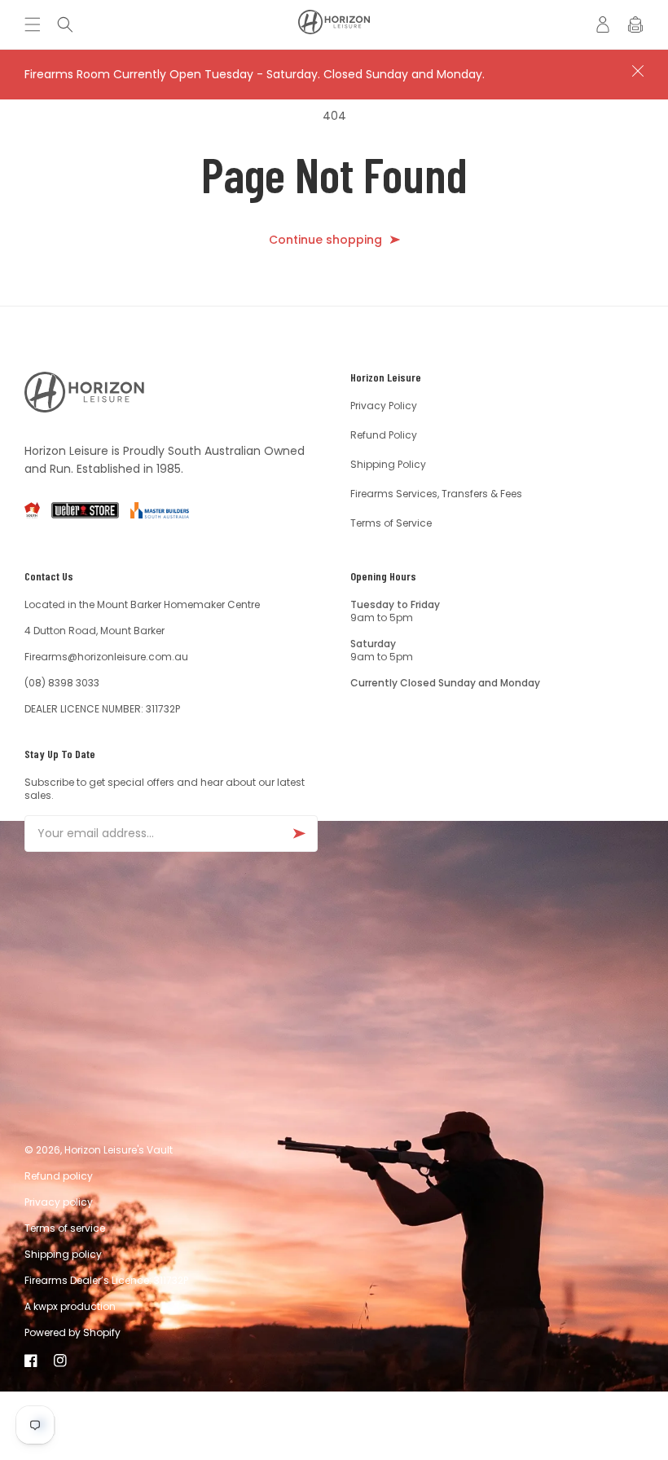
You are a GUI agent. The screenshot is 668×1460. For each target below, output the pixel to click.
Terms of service (64, 1228)
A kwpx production (70, 1306)
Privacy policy (58, 1202)
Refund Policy (383, 435)
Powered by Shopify (72, 1332)
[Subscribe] (299, 833)
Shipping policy (63, 1254)
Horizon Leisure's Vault (118, 1150)
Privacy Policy (383, 405)
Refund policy (58, 1176)
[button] (36, 24)
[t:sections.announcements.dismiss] (638, 71)
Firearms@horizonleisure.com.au (106, 657)
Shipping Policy (388, 464)
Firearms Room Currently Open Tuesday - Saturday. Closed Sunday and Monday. (254, 74)
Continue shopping (325, 240)
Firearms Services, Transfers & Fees (436, 494)
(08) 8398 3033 (61, 683)
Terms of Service (391, 523)
